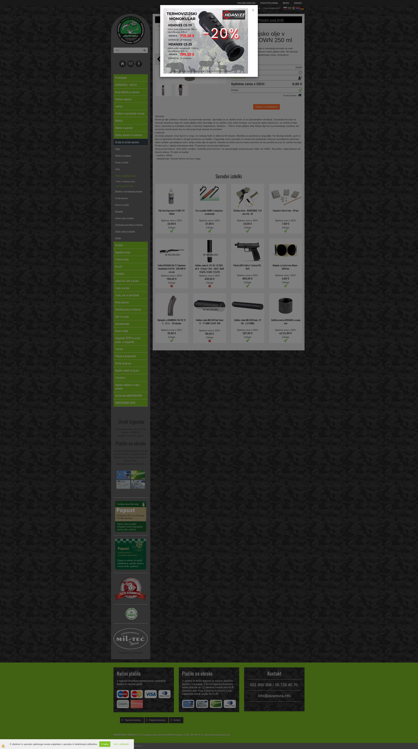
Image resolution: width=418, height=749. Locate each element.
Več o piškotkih (121, 744)
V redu (104, 744)
